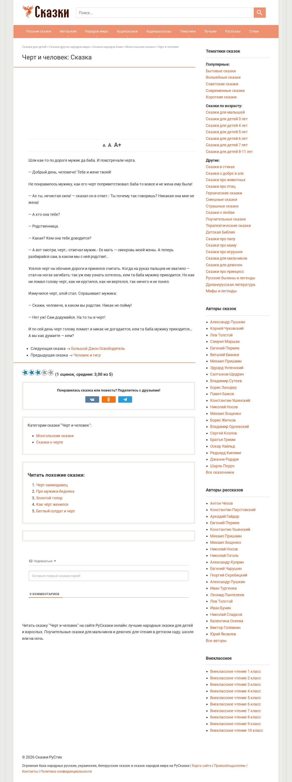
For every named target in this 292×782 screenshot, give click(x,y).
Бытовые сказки (221, 71)
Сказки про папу (220, 239)
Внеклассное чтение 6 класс (235, 704)
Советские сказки (222, 84)
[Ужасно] (25, 372)
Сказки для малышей (225, 112)
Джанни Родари (224, 459)
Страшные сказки (222, 206)
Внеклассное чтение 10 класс (236, 730)
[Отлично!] (51, 372)
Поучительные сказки (226, 219)
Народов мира (96, 31)
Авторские (68, 31)
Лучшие (210, 31)
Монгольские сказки (55, 435)
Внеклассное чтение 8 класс (235, 717)
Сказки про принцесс (225, 271)
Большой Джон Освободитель (98, 348)
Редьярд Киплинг (226, 453)
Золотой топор (49, 498)
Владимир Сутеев (226, 380)
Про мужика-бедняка (55, 491)
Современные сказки (225, 90)
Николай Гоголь (224, 555)
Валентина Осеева (226, 621)
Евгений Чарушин (226, 568)
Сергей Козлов (223, 433)
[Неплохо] (38, 372)
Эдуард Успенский (226, 367)
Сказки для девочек (224, 265)
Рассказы (233, 31)
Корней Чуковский (226, 328)
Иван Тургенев (223, 588)
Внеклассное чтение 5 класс (235, 697)
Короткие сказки (221, 97)
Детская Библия (220, 232)
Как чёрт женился (52, 504)
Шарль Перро (222, 466)
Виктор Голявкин (225, 627)
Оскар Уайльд (222, 446)
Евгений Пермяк (225, 348)
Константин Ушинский (230, 400)
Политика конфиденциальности (66, 771)
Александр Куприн (227, 562)
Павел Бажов (222, 394)
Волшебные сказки (223, 77)
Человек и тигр (87, 355)
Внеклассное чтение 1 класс (235, 671)
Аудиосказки (127, 31)
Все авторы (216, 640)
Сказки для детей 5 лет (227, 132)
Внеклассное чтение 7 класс (235, 710)
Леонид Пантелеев (227, 595)
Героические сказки (224, 193)
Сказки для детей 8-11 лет (229, 151)
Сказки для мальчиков (226, 258)
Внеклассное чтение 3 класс (235, 684)
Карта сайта (201, 766)
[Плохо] (31, 372)
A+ (117, 144)
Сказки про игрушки (224, 252)
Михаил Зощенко (225, 413)
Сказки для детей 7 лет (227, 145)
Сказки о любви (220, 212)
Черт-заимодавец (52, 485)
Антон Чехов (221, 503)
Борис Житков (223, 420)
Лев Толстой (221, 335)
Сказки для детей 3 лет (227, 119)
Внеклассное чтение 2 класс (235, 678)
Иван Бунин (220, 608)
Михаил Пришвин (226, 361)
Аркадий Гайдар (224, 516)
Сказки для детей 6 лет (227, 138)
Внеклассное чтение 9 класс (235, 723)
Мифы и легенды (221, 291)
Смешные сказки (221, 199)
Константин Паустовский (232, 509)
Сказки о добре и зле (225, 173)
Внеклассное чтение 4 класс (235, 691)
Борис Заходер (223, 387)
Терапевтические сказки (228, 225)
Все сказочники (220, 472)
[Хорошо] (44, 372)
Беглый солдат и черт (55, 511)
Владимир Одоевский (229, 426)
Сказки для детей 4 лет (227, 125)
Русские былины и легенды (230, 278)
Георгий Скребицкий (228, 575)
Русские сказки (38, 31)
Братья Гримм (222, 439)
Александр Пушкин (227, 322)
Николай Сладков (226, 614)
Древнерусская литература (230, 284)
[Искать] (260, 12)
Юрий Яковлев (223, 634)
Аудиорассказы (158, 31)
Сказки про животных (225, 179)
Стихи (254, 31)
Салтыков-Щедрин (227, 374)
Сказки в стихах (220, 166)
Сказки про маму (221, 245)
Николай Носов (224, 407)
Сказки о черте (49, 442)
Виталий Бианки (224, 354)
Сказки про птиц (221, 186)
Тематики (188, 31)
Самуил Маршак (225, 341)
